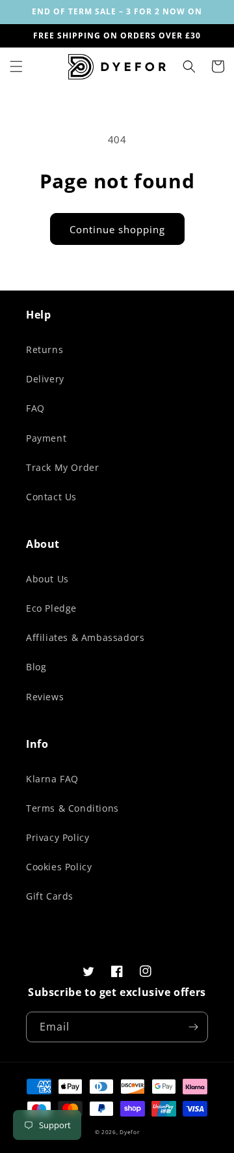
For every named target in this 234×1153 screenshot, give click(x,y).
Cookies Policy (59, 867)
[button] (16, 66)
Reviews (45, 696)
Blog (36, 667)
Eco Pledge (51, 608)
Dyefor (129, 1131)
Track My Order (62, 467)
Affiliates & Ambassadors (85, 637)
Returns (44, 349)
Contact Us (51, 497)
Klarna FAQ (52, 779)
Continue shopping (117, 229)
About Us (47, 579)
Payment (46, 438)
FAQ (35, 408)
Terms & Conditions (72, 808)
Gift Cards (49, 896)
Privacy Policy (57, 837)
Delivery (45, 379)
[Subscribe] (193, 1027)
